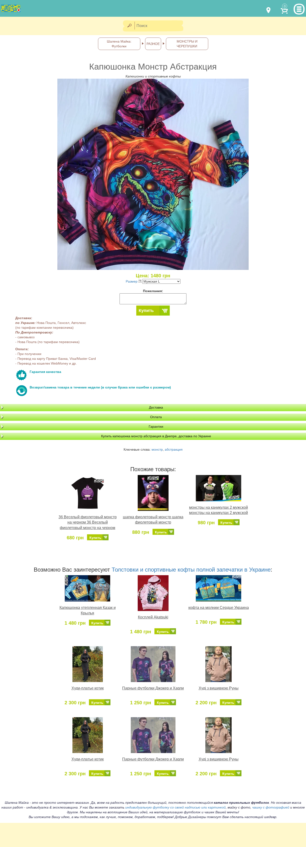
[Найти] (129, 26)
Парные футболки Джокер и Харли (153, 688)
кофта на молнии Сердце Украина (218, 608)
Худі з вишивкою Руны (219, 688)
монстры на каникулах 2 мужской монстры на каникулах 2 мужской (218, 510)
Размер (132, 281)
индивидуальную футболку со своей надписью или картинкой (175, 807)
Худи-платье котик (87, 688)
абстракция (174, 449)
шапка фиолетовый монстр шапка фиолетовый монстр (153, 520)
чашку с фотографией (270, 807)
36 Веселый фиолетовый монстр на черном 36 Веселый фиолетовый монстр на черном (88, 522)
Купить (146, 310)
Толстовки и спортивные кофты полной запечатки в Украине (191, 569)
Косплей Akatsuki (153, 617)
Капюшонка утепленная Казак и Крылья (88, 610)
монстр (157, 449)
